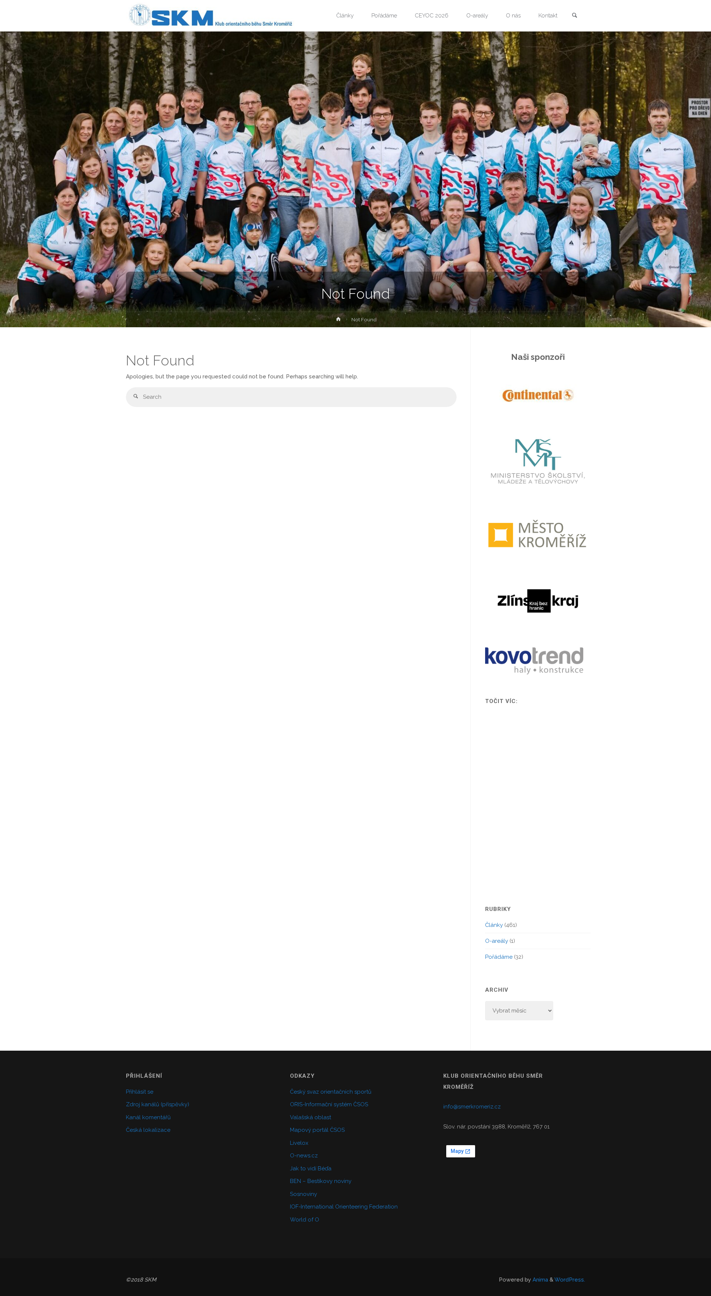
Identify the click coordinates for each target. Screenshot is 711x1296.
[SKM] (210, 15)
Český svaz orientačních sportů (330, 1091)
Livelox (299, 1143)
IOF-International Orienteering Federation (344, 1206)
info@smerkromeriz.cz (472, 1106)
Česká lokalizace (148, 1130)
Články (494, 925)
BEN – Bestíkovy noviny (320, 1181)
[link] (574, 16)
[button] (499, 395)
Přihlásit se (139, 1091)
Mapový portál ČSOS (317, 1130)
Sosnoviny (303, 1194)
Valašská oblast (310, 1117)
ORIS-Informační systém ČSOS (329, 1104)
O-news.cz (304, 1155)
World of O (304, 1219)
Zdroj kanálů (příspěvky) (157, 1104)
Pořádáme (499, 957)
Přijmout (476, 1284)
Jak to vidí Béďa (310, 1168)
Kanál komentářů (148, 1117)
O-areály (496, 941)
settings (420, 1288)
